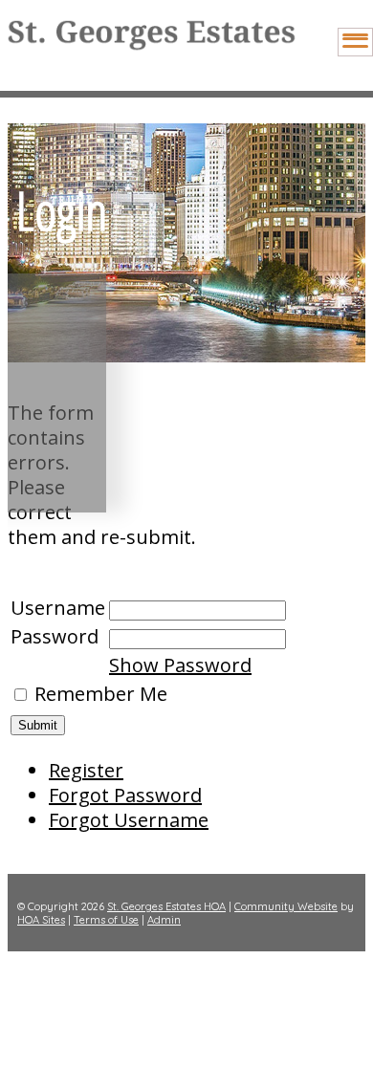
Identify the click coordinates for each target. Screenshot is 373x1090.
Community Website (286, 906)
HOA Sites (41, 919)
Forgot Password (125, 795)
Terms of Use (106, 919)
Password (55, 636)
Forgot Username (128, 820)
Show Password (180, 665)
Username (58, 608)
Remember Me (100, 694)
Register (86, 770)
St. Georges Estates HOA (166, 906)
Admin (164, 919)
